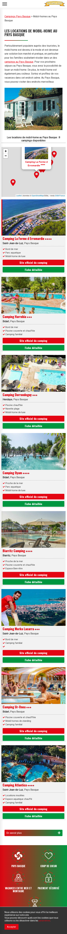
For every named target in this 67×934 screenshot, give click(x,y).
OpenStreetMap (38, 195)
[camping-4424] (54, 154)
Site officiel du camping (33, 262)
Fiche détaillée (33, 270)
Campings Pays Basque (18, 16)
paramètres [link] (44, 920)
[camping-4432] (13, 182)
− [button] (6, 156)
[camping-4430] (36, 174)
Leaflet (19, 195)
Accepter (11, 927)
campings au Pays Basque (19, 61)
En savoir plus (14, 832)
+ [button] (6, 151)
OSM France (60, 195)
